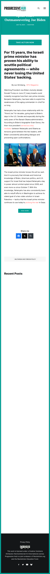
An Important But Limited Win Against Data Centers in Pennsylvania (23, 316)
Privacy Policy (25, 542)
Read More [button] (25, 211)
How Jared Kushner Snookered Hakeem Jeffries (24, 444)
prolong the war (31, 202)
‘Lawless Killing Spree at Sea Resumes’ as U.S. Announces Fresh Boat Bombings (24, 381)
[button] (25, 290)
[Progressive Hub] (15, 8)
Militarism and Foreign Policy (25, 259)
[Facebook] (18, 236)
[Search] (37, 8)
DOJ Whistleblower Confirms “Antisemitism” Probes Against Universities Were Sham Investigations (23, 506)
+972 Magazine (32, 85)
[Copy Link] (30, 236)
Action (31, 24)
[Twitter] (24, 236)
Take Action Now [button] (25, 42)
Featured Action (15, 440)
